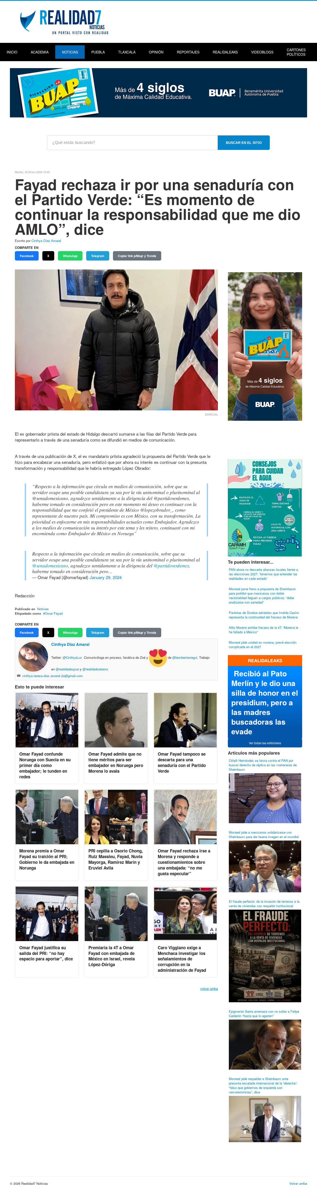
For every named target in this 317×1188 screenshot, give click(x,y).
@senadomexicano (50, 565)
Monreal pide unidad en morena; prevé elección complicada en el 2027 (262, 644)
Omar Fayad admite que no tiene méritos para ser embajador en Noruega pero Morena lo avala (115, 762)
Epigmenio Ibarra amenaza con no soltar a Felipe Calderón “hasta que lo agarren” (264, 1013)
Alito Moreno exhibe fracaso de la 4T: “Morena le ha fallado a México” (263, 629)
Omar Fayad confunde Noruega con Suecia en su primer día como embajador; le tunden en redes (45, 765)
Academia (40, 52)
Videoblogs (262, 52)
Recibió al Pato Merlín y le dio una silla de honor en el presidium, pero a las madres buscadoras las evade (264, 702)
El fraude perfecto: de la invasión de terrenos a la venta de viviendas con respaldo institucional (264, 903)
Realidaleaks (225, 52)
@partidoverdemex (171, 565)
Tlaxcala (126, 52)
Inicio (12, 52)
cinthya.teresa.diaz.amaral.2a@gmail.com (52, 675)
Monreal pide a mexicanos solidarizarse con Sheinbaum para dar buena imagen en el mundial (264, 834)
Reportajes (188, 52)
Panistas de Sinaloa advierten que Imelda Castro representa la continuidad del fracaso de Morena (264, 614)
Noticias (70, 52)
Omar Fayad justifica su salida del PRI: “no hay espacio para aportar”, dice (46, 953)
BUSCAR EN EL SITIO (244, 143)
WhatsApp (70, 256)
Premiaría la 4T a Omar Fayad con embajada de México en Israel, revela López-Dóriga (111, 956)
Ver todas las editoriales (265, 743)
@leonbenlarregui (184, 657)
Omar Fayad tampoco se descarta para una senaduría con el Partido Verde (182, 762)
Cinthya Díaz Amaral (46, 240)
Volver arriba (298, 1183)
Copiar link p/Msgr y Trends (137, 256)
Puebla (98, 52)
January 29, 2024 (106, 577)
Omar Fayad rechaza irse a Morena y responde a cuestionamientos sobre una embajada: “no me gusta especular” (184, 862)
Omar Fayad (54, 613)
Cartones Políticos (296, 52)
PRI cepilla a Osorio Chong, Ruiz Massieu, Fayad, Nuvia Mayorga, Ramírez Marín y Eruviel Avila (115, 859)
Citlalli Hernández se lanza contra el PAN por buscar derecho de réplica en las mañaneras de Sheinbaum (263, 765)
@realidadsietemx (95, 669)
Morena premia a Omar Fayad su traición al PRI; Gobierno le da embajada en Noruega (46, 859)
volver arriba (209, 988)
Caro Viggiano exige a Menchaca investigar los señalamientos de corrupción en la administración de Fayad (182, 959)
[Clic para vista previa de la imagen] (116, 339)
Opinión (156, 52)
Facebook (27, 256)
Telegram (97, 256)
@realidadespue (67, 669)
